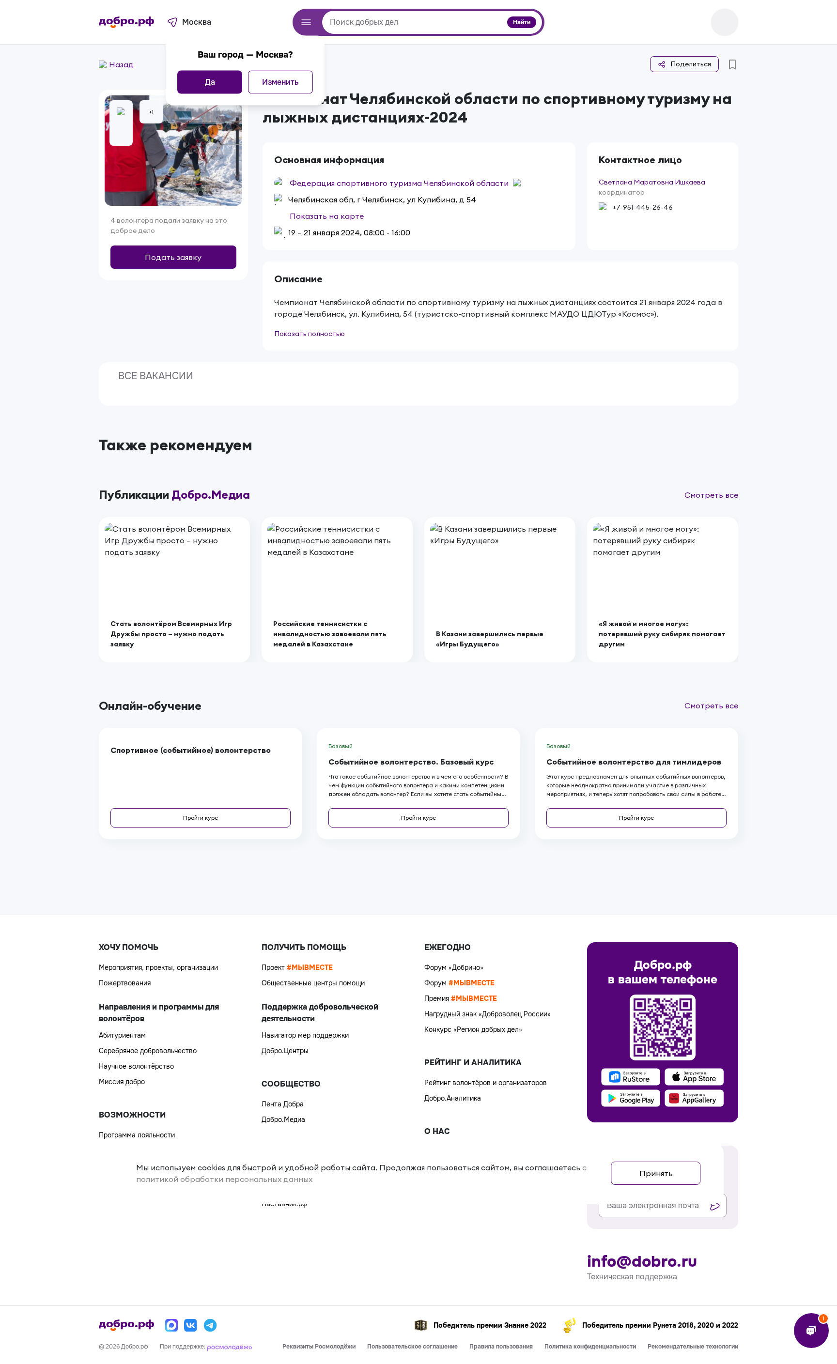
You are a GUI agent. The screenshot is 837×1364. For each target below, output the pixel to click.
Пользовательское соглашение (412, 1346)
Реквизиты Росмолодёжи (319, 1346)
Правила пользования (501, 1346)
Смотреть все (711, 495)
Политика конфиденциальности (590, 1346)
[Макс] (171, 1325)
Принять (656, 1173)
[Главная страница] (126, 22)
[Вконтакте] (191, 1325)
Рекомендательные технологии (693, 1346)
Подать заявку (173, 257)
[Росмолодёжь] (229, 1346)
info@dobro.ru (642, 1262)
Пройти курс (200, 817)
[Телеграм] (210, 1325)
